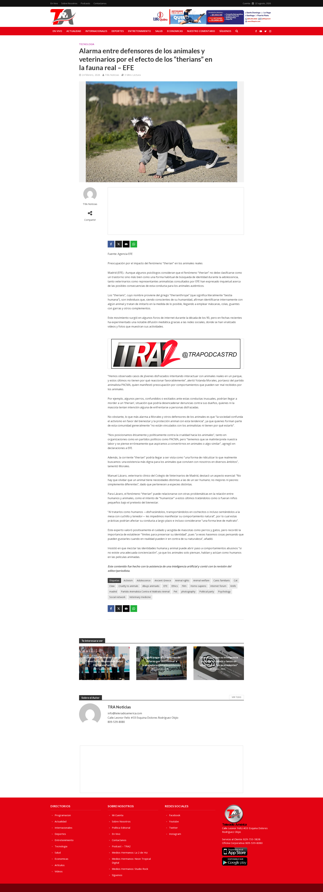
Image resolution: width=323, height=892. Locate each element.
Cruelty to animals (128, 586)
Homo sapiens (198, 586)
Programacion (63, 815)
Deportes (118, 31)
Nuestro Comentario (201, 31)
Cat (236, 580)
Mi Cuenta (117, 815)
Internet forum (218, 586)
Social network (117, 597)
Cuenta (246, 3)
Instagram (175, 834)
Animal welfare (201, 580)
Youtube (174, 821)
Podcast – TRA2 (121, 846)
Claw (112, 586)
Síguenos (225, 31)
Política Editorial (121, 827)
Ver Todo (236, 697)
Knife (233, 586)
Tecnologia (86, 44)
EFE (165, 586)
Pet (175, 591)
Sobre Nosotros (69, 3)
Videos (59, 871)
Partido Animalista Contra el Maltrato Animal (145, 591)
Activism (128, 580)
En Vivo (54, 3)
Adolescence (144, 580)
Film (184, 586)
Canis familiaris (221, 580)
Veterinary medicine (140, 597)
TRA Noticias (112, 74)
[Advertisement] (175, 211)
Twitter (173, 827)
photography (188, 591)
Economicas (175, 31)
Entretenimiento (139, 31)
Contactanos (100, 3)
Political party (206, 591)
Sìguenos (117, 875)
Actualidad (73, 31)
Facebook (174, 815)
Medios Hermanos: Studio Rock (130, 868)
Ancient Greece (163, 580)
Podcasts (85, 3)
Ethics (174, 586)
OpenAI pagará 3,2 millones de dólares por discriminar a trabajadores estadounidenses (161, 661)
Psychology (224, 591)
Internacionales (96, 31)
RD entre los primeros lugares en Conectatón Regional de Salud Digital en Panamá (104, 661)
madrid (113, 591)
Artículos (60, 865)
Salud (159, 31)
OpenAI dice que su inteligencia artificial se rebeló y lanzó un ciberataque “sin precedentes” (218, 661)
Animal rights (182, 580)
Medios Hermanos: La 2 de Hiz (130, 852)
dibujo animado (150, 586)
